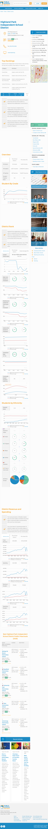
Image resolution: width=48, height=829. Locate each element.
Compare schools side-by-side (39, 132)
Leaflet (40, 82)
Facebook (4, 826)
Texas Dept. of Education (38, 167)
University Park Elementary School (5, 688)
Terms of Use (37, 827)
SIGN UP (44, 3)
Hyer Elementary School (5, 705)
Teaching (36, 261)
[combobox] (20, 3)
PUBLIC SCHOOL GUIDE (30, 8)
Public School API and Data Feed (40, 819)
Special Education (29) (37, 148)
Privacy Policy (43, 827)
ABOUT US (40, 8)
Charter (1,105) (36, 144)
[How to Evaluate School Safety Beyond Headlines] (5, 746)
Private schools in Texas (38, 159)
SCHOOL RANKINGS (18, 8)
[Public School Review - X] (1, 826)
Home (15, 816)
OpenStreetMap (44, 82)
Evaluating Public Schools (39, 251)
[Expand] (32, 71)
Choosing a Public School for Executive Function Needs (15, 757)
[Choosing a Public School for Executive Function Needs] (16, 746)
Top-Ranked (35, 138)
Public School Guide (26, 818)
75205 (13, 34)
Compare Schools (26, 819)
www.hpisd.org (11, 53)
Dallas (9, 34)
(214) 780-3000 (13, 46)
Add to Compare (7, 663)
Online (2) (35, 146)
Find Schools (16, 819)
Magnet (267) (36, 142)
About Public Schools (38, 253)
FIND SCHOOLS (8, 8)
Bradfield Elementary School (5, 671)
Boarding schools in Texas (38, 161)
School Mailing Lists (37, 818)
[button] (39, 75)
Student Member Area (27, 816)
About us (16, 818)
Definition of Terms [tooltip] (6, 251)
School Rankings (17, 821)
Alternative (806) (36, 150)
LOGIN (37, 3)
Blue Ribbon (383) (36, 140)
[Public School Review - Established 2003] (5, 3)
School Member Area (37, 816)
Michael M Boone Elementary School (5, 654)
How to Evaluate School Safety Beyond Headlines (5, 757)
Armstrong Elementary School (5, 722)
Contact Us (24, 821)
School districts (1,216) (37, 152)
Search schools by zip (37, 130)
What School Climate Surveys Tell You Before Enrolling (26, 761)
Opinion (35, 259)
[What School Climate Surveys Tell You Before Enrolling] (27, 746)
